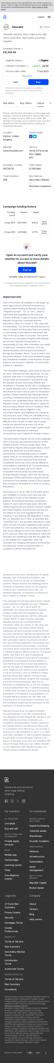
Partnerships (11, 859)
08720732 (8, 168)
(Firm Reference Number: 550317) (25, 1004)
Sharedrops (35, 836)
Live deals (10, 823)
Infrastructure (36, 856)
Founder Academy (39, 841)
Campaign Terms (14, 922)
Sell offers (8, 103)
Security (9, 917)
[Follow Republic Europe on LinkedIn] (23, 801)
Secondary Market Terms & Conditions (25, 406)
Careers (33, 909)
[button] (49, 16)
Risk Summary (12, 946)
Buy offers (26, 103)
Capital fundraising (39, 825)
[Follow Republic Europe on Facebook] (6, 801)
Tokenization (36, 861)
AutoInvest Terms (14, 968)
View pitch (44, 222)
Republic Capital (38, 882)
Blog (31, 914)
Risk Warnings (34, 394)
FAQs (7, 870)
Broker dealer (36, 887)
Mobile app (11, 854)
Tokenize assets (38, 830)
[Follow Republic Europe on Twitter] (18, 801)
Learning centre (13, 865)
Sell (15, 82)
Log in (42, 276)
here (12, 341)
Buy (38, 82)
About (40, 103)
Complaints (10, 989)
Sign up (27, 270)
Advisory (34, 851)
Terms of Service (14, 941)
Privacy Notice (12, 912)
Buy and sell (11, 828)
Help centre (35, 919)
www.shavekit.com (13, 150)
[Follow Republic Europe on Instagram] (12, 801)
